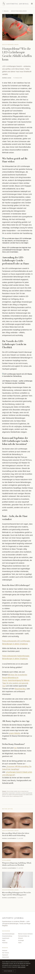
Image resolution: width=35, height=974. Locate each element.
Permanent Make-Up (23, 936)
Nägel (3, 940)
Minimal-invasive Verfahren (25, 934)
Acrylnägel (21, 940)
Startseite (6, 11)
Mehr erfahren (21, 967)
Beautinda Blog (20, 689)
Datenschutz (5, 957)
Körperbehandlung (7, 936)
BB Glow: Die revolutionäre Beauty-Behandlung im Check (14, 677)
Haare (19, 942)
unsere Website (14, 733)
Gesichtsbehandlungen (19, 11)
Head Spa (4, 942)
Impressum (5, 955)
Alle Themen (5, 952)
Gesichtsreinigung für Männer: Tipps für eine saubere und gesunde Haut (16, 683)
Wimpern (20, 938)
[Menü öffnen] (32, 4)
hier (15, 748)
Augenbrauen (5, 938)
